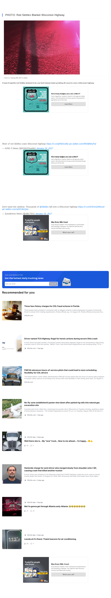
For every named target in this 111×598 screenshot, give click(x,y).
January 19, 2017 (44, 148)
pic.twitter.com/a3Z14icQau (15, 209)
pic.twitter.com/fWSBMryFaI (82, 144)
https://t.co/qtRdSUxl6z (57, 144)
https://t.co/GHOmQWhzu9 (91, 207)
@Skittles (44, 207)
